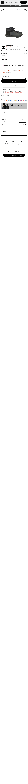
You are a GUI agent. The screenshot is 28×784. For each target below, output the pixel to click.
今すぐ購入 (14, 81)
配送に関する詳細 (17, 91)
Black (25, 114)
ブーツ (24, 122)
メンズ (24, 117)
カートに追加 (14, 85)
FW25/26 (24, 119)
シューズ (21, 122)
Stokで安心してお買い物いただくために (14, 155)
